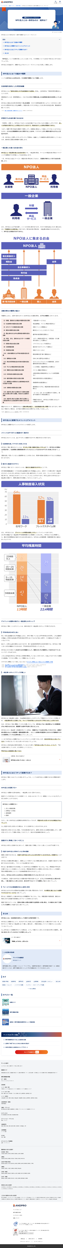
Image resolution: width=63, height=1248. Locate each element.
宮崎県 (19, 1178)
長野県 (19, 1163)
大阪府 (9, 1168)
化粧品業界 (3, 1098)
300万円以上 (3, 1187)
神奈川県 (22, 1158)
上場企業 (50, 1199)
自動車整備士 (3, 1103)
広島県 (12, 1173)
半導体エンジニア (4, 1088)
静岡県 (25, 1163)
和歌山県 (19, 1168)
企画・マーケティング (5, 1142)
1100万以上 (49, 1187)
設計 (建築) (7, 1109)
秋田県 (15, 1153)
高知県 (29, 1173)
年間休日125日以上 (54, 1197)
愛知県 (29, 1163)
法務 (9, 1126)
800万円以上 (32, 1187)
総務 (12, 1126)
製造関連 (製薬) (15, 1114)
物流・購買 (3, 1137)
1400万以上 (5, 1188)
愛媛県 (25, 1173)
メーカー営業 (3, 1131)
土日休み (47, 1197)
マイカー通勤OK (26, 1199)
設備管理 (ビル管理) (14, 1109)
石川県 (9, 1163)
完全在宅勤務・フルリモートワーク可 (8, 1197)
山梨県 (15, 1163)
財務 (4, 1126)
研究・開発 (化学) (4, 1093)
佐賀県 (6, 1178)
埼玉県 (12, 1158)
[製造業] (3, 1084)
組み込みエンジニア (12, 1088)
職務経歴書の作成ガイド (52, 1072)
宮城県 (12, 1153)
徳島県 (19, 1173)
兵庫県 (12, 1168)
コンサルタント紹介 (5, 1065)
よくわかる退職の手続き (42, 1072)
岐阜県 (22, 1163)
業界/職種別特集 (17, 1212)
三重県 (32, 1163)
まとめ (7, 53)
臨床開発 (5, 1114)
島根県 (6, 1173)
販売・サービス (4, 1120)
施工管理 (3, 1109)
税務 (14, 1126)
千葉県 (15, 1158)
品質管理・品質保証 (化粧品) (31, 1098)
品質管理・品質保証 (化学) (26, 1093)
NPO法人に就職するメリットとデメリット (17, 46)
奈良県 (15, 1168)
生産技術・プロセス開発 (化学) (15, 1093)
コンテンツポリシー (38, 1241)
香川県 (22, 1173)
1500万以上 (10, 1188)
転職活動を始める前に (5, 1072)
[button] (31, 39)
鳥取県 (2, 1173)
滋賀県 (2, 1168)
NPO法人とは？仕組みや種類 (13, 42)
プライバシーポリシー (25, 1241)
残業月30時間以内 (18, 1199)
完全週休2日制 (42, 1197)
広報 (7, 1126)
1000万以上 (44, 1187)
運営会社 (23, 1238)
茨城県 (2, 1158)
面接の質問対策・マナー (23, 1072)
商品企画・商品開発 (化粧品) (20, 1098)
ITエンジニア (3, 1080)
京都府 (6, 1168)
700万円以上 (26, 1187)
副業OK (38, 1199)
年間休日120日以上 (10, 1199)
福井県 (12, 1163)
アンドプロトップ (17, 1209)
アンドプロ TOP (4, 5)
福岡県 (2, 1178)
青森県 (6, 1153)
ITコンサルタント (10, 1080)
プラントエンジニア (22, 1109)
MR (2, 1114)
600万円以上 (21, 1187)
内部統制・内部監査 (20, 1126)
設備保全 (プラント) (31, 1109)
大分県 (15, 1178)
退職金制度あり (33, 1199)
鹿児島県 (22, 1178)
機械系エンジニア (20, 1088)
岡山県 (9, 1173)
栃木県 (6, 1158)
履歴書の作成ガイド (14, 1072)
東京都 (19, 1158)
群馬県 (9, 1158)
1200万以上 (54, 1187)
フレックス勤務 (36, 1197)
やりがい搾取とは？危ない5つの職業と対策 (40, 662)
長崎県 (9, 1178)
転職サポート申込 (13, 1065)
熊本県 (12, 1178)
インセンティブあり (44, 1199)
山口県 (15, 1173)
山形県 (19, 1153)
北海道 (2, 1153)
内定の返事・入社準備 (33, 1072)
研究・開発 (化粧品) (10, 1098)
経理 (2, 1126)
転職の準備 (18, 5)
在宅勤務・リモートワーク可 (22, 1197)
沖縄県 (26, 1178)
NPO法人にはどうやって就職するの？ (16, 49)
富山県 (6, 1163)
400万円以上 (9, 1187)
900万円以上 (38, 1187)
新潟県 (2, 1163)
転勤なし (30, 1197)
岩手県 (9, 1153)
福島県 (22, 1153)
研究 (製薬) (9, 1114)
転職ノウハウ (11, 5)
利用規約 (40, 1238)
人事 (25, 1126)
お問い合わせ (19, 1065)
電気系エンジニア (28, 1088)
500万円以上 (15, 1187)
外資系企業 (55, 1199)
